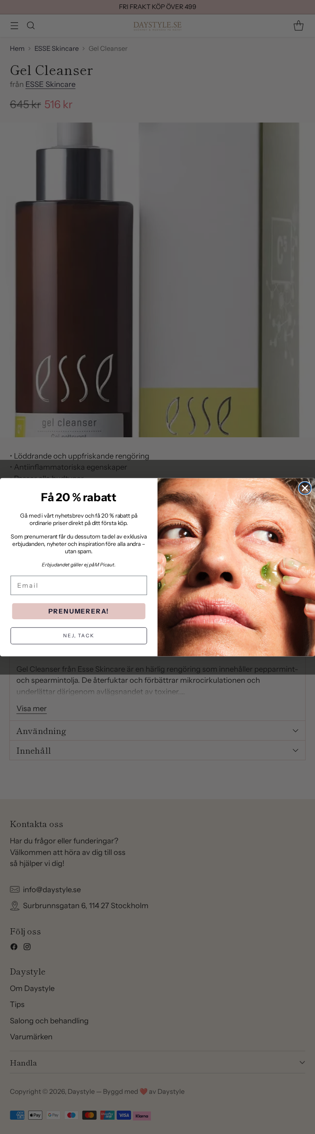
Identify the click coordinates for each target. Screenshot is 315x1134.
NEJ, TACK (78, 635)
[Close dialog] (305, 488)
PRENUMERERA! (79, 611)
